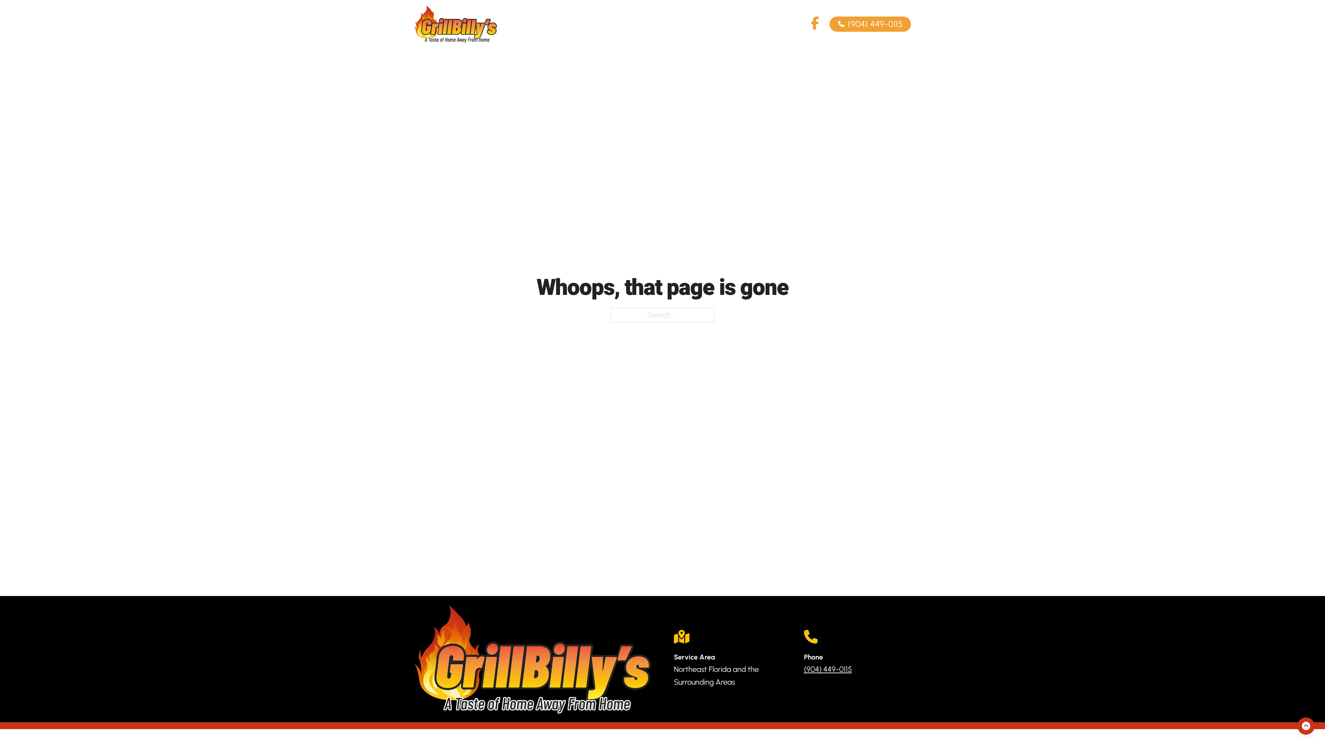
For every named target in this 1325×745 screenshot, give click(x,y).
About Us (661, 24)
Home (562, 24)
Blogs (792, 24)
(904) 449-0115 (875, 24)
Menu (702, 24)
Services (603, 24)
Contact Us (747, 24)
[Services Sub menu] (624, 24)
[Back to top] (1306, 726)
